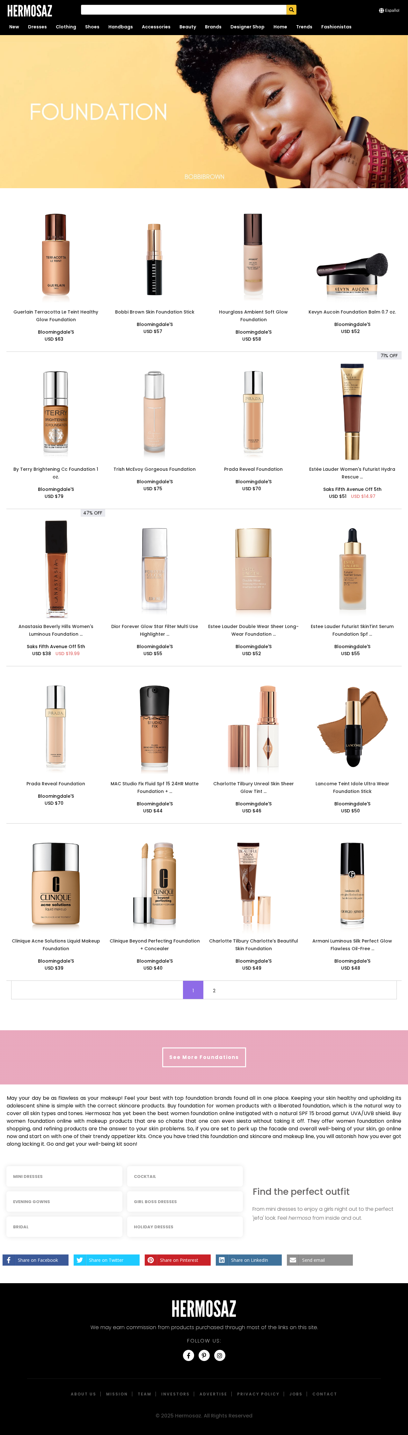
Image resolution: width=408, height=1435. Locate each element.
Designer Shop (247, 27)
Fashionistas (336, 27)
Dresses (37, 27)
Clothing (66, 27)
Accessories (156, 27)
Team (144, 1394)
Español (392, 10)
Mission (117, 1394)
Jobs (295, 1394)
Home (280, 27)
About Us (83, 1394)
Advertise (213, 1394)
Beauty (187, 27)
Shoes (92, 27)
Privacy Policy (258, 1394)
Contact (324, 1394)
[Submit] (291, 10)
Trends (304, 27)
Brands (213, 27)
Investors (175, 1394)
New (14, 27)
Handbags (120, 27)
